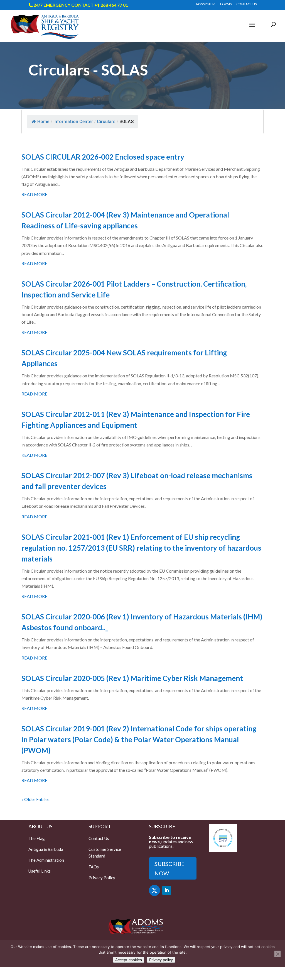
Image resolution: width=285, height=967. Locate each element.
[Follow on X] (154, 890)
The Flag (36, 838)
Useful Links (39, 870)
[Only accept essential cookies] (277, 954)
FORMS (226, 4)
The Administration (46, 860)
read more (34, 194)
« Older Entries (35, 799)
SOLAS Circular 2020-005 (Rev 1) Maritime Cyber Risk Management (132, 678)
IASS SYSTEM (205, 4)
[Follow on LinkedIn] (166, 890)
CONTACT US (246, 4)
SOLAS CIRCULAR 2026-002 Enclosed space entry (102, 156)
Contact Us (99, 838)
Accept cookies (128, 960)
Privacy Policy (102, 877)
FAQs (94, 866)
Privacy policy (161, 960)
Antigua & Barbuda (45, 849)
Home (43, 121)
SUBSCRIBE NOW (169, 868)
